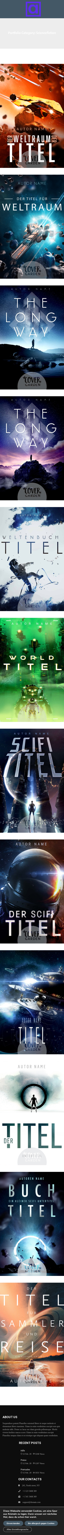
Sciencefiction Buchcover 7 (32, 663)
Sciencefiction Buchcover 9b (32, 441)
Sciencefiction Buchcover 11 (32, 109)
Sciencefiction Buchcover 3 (32, 1106)
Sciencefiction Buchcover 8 (32, 552)
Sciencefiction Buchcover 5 (32, 884)
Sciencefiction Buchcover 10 (32, 220)
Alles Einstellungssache (17, 1529)
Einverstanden (13, 1523)
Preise (23, 1460)
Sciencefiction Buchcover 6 (32, 774)
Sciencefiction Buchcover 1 (32, 1328)
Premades (25, 1469)
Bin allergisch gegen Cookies (41, 1523)
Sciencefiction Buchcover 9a (32, 330)
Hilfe (23, 1451)
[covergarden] (33, 9)
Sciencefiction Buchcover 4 (32, 995)
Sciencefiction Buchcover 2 (32, 1217)
